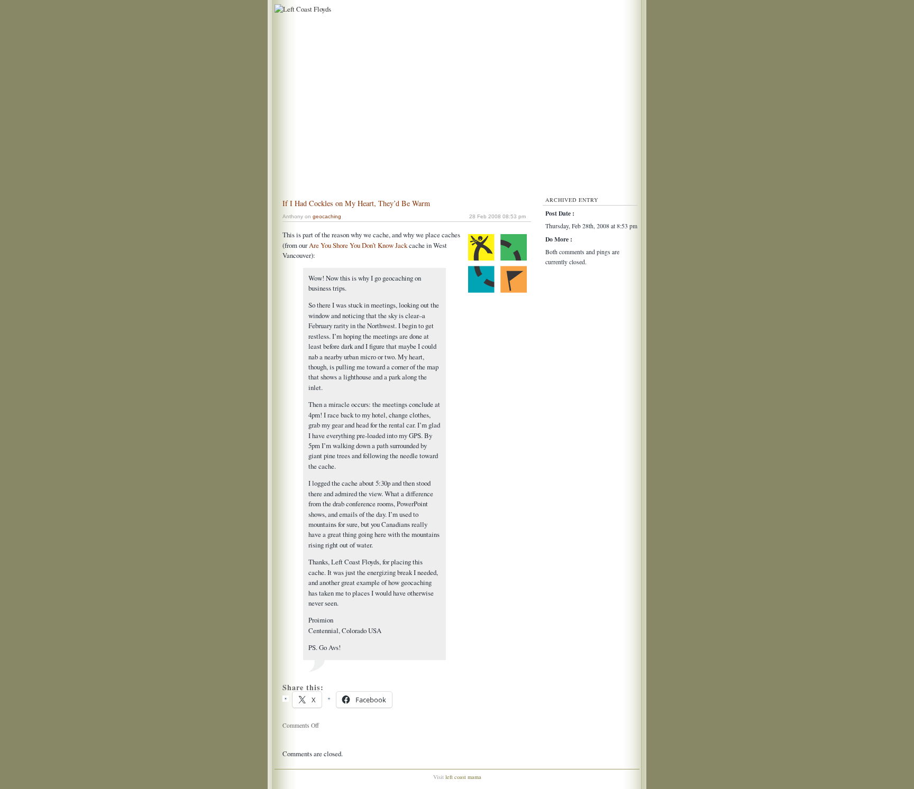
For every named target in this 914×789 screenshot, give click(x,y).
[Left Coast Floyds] (301, 9)
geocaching (327, 216)
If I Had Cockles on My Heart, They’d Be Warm (356, 203)
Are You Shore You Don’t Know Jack (358, 245)
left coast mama (463, 777)
